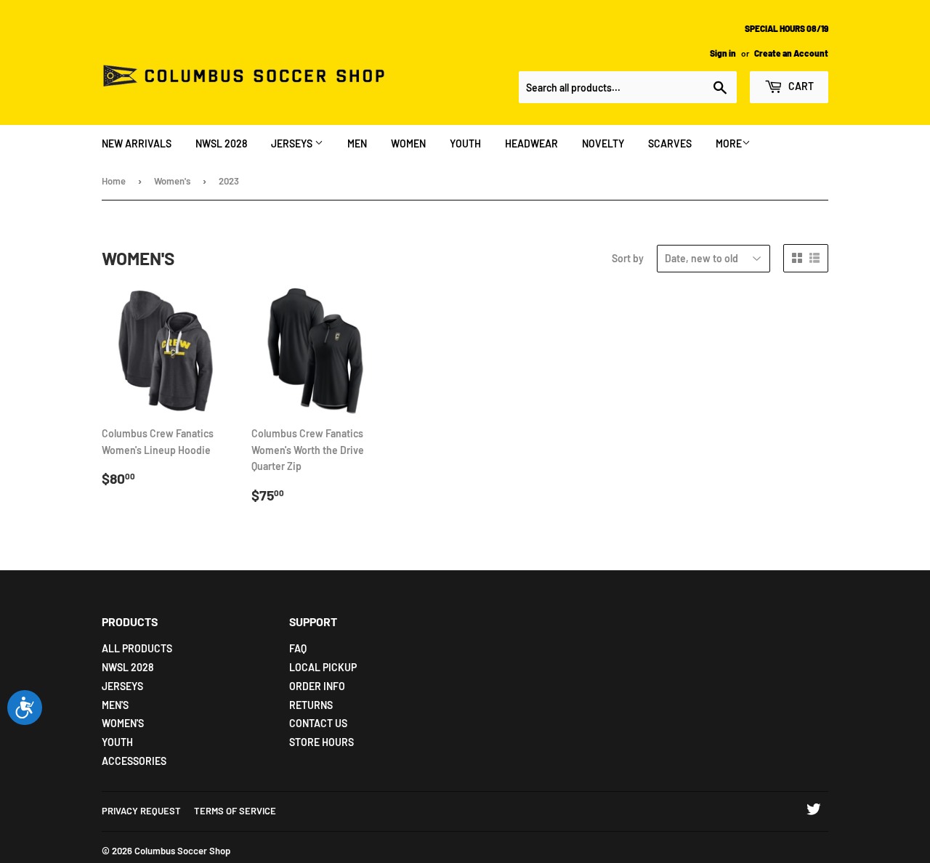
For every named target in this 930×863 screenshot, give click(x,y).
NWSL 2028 (221, 143)
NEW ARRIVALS (136, 143)
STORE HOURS (321, 742)
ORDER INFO (317, 686)
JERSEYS (293, 143)
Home (114, 181)
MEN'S (115, 705)
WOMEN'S (123, 723)
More (729, 143)
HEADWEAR (531, 143)
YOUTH (465, 143)
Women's (172, 181)
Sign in (723, 53)
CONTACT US (318, 723)
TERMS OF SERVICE (235, 811)
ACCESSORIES (134, 761)
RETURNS (311, 705)
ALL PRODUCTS (137, 648)
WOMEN (408, 143)
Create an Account (791, 53)
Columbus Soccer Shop (182, 850)
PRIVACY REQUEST (141, 811)
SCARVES (670, 143)
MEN (357, 143)
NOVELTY (603, 143)
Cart (800, 86)
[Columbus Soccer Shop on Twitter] (813, 811)
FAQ (298, 648)
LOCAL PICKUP (323, 667)
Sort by (628, 258)
